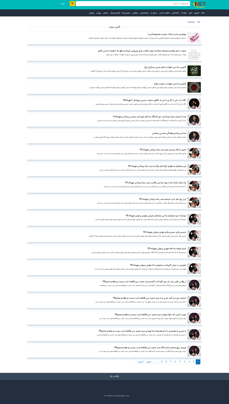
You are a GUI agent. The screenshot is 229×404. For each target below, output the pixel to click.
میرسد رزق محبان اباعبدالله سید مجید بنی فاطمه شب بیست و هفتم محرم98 (150, 347)
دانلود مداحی (164, 13)
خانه (203, 13)
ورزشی (98, 13)
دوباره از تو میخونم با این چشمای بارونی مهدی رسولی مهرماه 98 (156, 215)
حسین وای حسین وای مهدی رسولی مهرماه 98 (164, 232)
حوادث (184, 13)
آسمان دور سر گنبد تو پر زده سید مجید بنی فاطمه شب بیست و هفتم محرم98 (149, 298)
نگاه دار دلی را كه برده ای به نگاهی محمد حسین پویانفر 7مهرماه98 (154, 100)
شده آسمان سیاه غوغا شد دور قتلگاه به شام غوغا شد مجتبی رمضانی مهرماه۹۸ (149, 116)
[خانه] (199, 4)
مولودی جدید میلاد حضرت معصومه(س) (167, 34)
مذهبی (105, 13)
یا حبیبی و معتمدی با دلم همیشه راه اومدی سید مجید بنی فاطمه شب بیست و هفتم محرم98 (142, 331)
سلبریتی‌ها (126, 13)
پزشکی (91, 13)
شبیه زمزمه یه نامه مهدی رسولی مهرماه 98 (166, 248)
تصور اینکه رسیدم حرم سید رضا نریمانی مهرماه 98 (163, 149)
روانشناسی (144, 13)
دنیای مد (153, 13)
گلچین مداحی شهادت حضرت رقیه (170, 83)
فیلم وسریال (115, 13)
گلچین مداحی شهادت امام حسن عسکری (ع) (165, 67)
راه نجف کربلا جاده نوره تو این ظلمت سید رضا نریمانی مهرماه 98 (155, 182)
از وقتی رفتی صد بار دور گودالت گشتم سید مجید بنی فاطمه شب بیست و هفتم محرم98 (144, 281)
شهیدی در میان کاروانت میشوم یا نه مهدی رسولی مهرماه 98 (158, 265)
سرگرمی (135, 13)
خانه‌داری (175, 13)
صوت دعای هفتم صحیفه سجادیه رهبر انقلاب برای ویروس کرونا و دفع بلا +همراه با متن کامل (142, 50)
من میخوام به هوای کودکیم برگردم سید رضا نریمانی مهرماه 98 (157, 166)
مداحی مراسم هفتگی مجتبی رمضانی (169, 133)
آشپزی (196, 13)
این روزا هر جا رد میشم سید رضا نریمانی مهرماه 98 (162, 199)
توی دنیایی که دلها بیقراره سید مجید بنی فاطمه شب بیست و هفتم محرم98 (150, 314)
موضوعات (191, 22)
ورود (62, 3)
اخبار (190, 13)
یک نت (115, 395)
